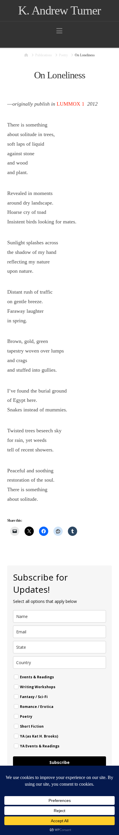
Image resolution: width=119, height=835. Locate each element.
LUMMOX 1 (70, 104)
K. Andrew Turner (59, 10)
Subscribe (59, 762)
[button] (59, 31)
